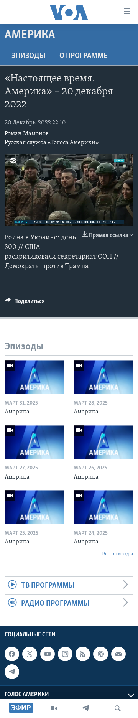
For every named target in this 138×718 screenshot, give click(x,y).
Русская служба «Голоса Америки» (52, 143)
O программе (83, 56)
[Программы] (53, 708)
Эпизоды (29, 56)
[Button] (25, 303)
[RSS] (83, 654)
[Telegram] (85, 708)
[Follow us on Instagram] (65, 654)
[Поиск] (117, 708)
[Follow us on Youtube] (47, 654)
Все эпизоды (117, 554)
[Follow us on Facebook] (12, 654)
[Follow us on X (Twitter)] (29, 654)
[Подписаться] (118, 654)
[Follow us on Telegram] (12, 672)
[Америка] (34, 377)
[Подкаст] (100, 654)
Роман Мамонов (27, 134)
